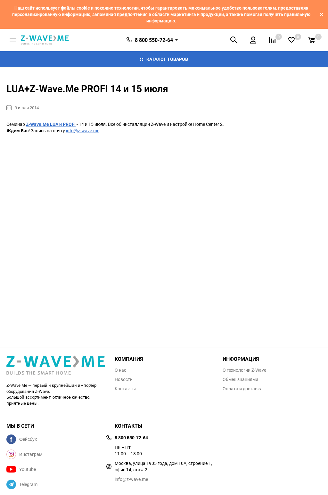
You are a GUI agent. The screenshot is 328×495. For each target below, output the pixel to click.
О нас (120, 370)
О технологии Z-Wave (244, 370)
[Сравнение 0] (272, 40)
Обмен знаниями (240, 379)
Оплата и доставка (243, 388)
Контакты (125, 388)
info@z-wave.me (82, 130)
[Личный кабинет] (253, 40)
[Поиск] (233, 40)
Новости (124, 379)
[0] (311, 40)
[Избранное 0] (291, 40)
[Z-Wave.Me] (55, 365)
